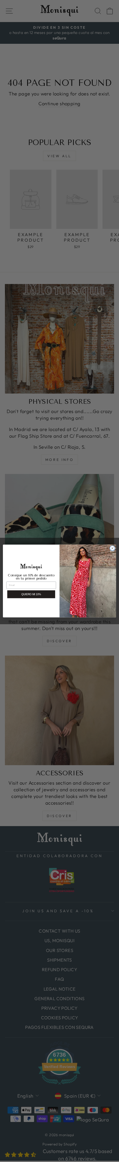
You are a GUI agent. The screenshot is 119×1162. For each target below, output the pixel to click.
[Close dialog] (112, 548)
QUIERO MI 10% (31, 594)
